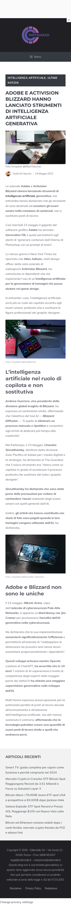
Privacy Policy (33, 888)
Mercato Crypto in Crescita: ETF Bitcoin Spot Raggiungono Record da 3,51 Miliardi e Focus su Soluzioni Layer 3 (35, 783)
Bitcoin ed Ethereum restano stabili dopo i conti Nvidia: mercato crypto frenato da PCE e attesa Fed (35, 827)
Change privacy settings (16, 902)
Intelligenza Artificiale (27, 78)
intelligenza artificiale (20, 196)
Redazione (51, 888)
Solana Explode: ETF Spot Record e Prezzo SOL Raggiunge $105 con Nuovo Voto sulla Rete (34, 811)
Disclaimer (16, 888)
